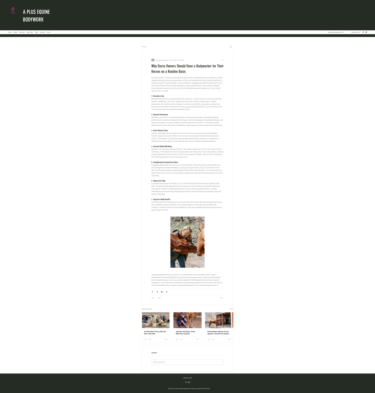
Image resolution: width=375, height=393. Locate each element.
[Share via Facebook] (152, 292)
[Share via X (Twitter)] (157, 292)
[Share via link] (167, 292)
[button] (231, 46)
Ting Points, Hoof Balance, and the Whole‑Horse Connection (185, 332)
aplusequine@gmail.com (336, 32)
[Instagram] (366, 32)
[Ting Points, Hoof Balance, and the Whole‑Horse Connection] (187, 320)
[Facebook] (363, 32)
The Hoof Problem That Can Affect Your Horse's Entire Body (155, 332)
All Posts (144, 46)
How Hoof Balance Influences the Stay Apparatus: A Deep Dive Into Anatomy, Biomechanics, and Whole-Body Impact (218, 332)
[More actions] (222, 60)
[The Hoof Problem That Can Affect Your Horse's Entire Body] (156, 320)
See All (231, 309)
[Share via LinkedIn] (162, 292)
